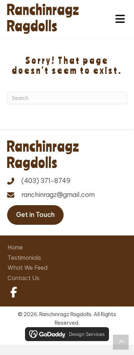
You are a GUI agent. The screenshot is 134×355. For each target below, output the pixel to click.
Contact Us (23, 278)
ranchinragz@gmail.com (58, 195)
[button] (12, 292)
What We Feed (28, 267)
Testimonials (24, 257)
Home (15, 247)
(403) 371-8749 (45, 181)
